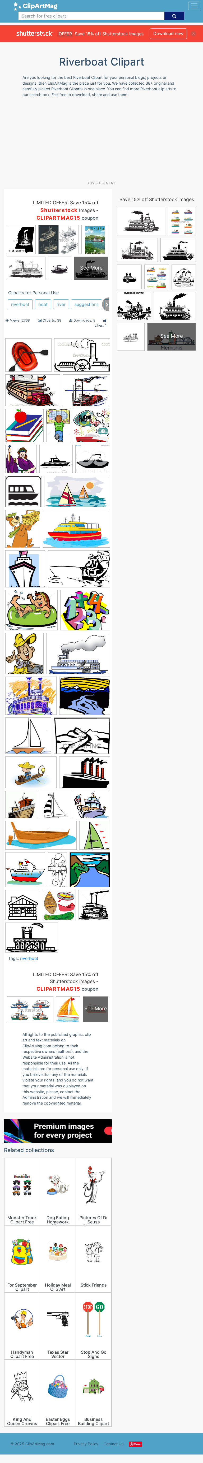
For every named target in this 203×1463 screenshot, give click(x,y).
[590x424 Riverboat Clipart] (31, 775)
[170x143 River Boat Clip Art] (31, 698)
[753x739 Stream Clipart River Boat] (90, 872)
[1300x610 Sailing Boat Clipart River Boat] (41, 838)
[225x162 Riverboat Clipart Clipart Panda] (84, 775)
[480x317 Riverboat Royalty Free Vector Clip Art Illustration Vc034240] (32, 940)
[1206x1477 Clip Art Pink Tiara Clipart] (23, 531)
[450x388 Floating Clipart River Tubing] (31, 612)
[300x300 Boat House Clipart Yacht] (56, 461)
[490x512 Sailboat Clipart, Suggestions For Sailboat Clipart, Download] (21, 807)
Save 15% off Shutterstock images (156, 199)
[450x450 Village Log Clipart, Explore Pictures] (23, 907)
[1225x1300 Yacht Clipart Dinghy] (59, 907)
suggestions (87, 304)
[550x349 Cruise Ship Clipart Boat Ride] (76, 531)
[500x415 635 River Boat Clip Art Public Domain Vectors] (28, 358)
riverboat (20, 304)
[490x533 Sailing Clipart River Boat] (95, 837)
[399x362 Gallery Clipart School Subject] (85, 612)
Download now (168, 33)
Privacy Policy (86, 1444)
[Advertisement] (103, 141)
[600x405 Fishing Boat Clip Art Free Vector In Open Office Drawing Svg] (79, 571)
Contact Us (114, 1444)
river (61, 304)
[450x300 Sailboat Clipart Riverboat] (33, 393)
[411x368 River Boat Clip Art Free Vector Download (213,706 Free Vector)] (28, 738)
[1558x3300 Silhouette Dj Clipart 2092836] (57, 872)
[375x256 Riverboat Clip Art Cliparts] (82, 357)
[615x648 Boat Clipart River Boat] (21, 461)
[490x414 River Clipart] (84, 698)
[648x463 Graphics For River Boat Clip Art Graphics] (78, 656)
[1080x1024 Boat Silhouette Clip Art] (93, 461)
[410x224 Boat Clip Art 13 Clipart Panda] (77, 494)
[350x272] (86, 393)
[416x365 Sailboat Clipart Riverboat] (92, 807)
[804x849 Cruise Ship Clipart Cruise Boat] (25, 571)
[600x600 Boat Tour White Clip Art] (23, 494)
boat (43, 304)
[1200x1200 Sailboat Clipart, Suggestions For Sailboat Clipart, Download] (55, 807)
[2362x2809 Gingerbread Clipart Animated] (24, 655)
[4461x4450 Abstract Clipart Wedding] (24, 428)
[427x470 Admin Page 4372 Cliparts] (94, 907)
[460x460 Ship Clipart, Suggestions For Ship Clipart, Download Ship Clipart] (25, 872)
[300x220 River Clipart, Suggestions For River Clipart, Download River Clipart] (82, 738)
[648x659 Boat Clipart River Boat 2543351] (91, 427)
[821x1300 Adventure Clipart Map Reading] (58, 428)
